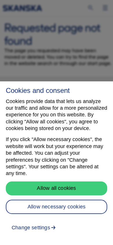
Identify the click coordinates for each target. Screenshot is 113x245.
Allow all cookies (56, 188)
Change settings (31, 227)
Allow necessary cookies (56, 207)
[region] (56, 163)
